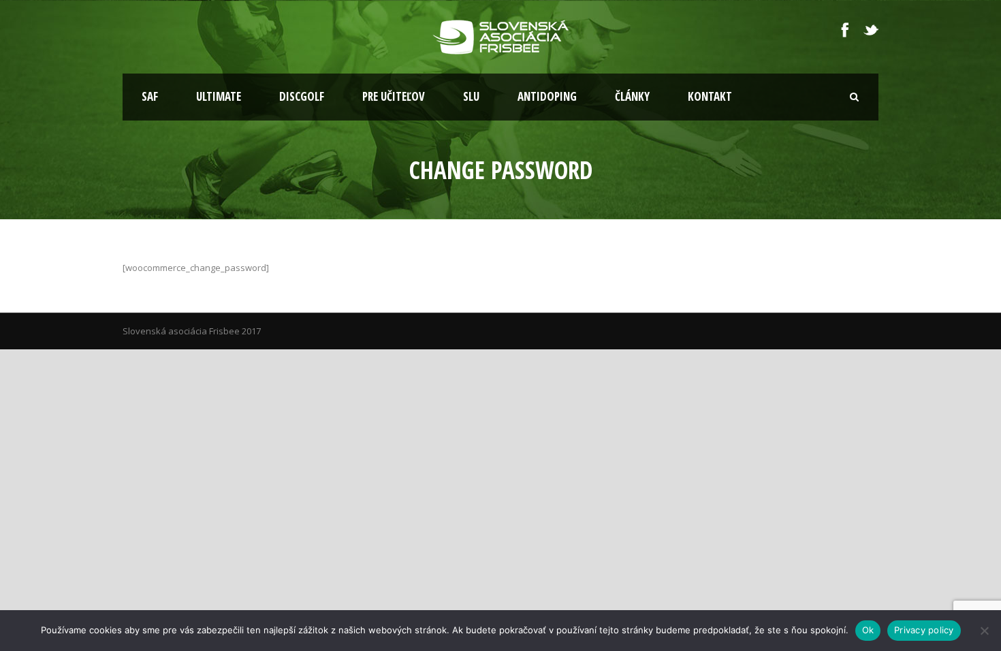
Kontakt (710, 96)
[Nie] (984, 630)
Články (632, 96)
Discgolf (301, 96)
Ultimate (218, 96)
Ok (868, 629)
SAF (150, 96)
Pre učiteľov (393, 96)
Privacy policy (924, 629)
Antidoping (547, 96)
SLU (471, 96)
